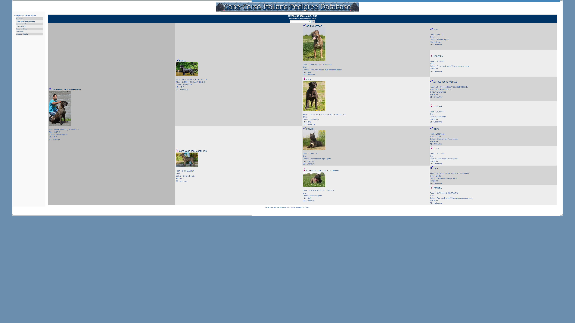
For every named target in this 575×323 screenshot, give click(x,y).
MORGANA (438, 56)
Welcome (19, 19)
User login (19, 31)
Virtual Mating (21, 26)
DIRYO (436, 129)
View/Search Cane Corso (25, 21)
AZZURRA (437, 107)
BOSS (435, 30)
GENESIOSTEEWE (314, 26)
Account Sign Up (22, 34)
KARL (435, 168)
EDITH (436, 149)
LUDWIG (310, 129)
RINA (308, 79)
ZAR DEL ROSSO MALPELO (445, 82)
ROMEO (182, 61)
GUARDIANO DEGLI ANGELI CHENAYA (322, 171)
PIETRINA (437, 188)
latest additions (21, 29)
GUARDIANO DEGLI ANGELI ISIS (193, 151)
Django (307, 207)
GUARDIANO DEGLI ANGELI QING (66, 90)
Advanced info (21, 24)
